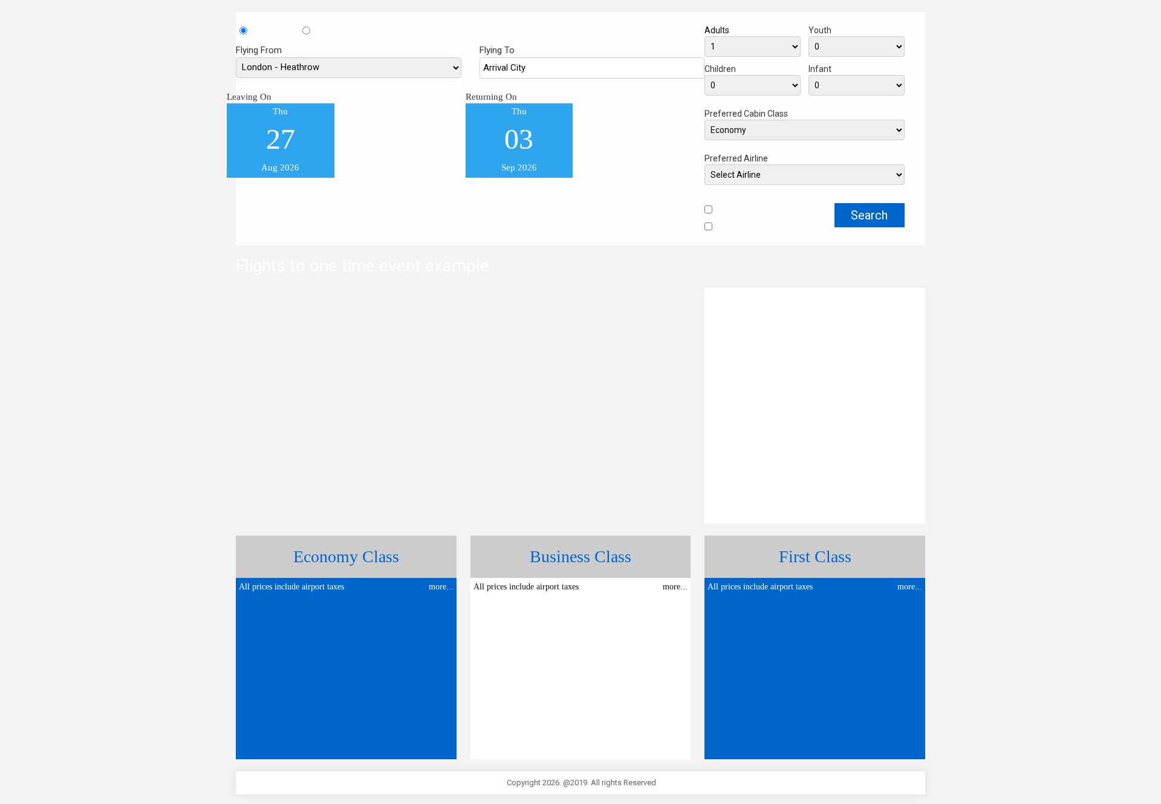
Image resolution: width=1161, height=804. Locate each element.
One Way (330, 31)
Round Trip (276, 31)
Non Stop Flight (742, 210)
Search (869, 215)
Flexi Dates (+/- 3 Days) (755, 227)
